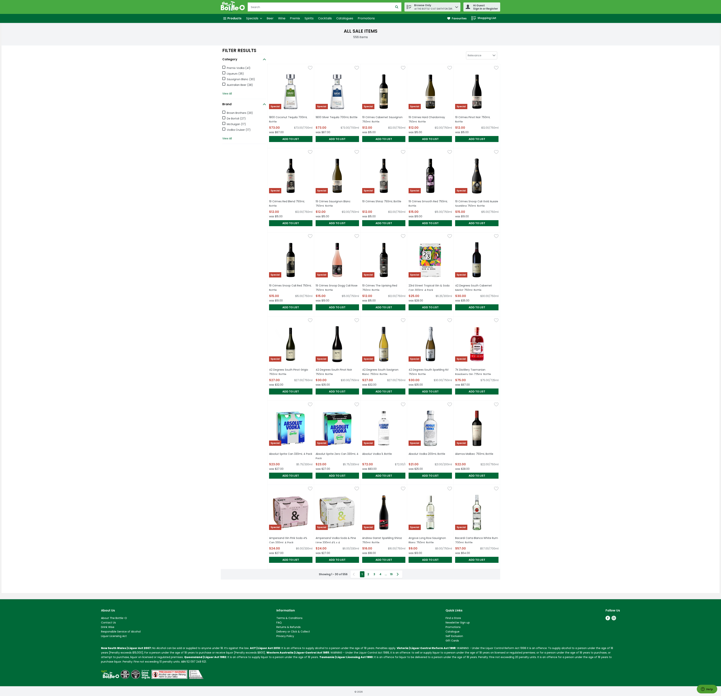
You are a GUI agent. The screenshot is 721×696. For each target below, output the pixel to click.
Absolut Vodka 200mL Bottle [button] (430, 454)
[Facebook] (608, 619)
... (386, 574)
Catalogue (452, 631)
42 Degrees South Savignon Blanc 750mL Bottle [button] (384, 372)
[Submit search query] (397, 7)
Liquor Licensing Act (114, 636)
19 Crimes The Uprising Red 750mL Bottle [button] (384, 288)
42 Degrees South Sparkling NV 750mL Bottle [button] (430, 372)
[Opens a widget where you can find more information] (707, 689)
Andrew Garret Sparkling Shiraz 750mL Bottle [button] (384, 540)
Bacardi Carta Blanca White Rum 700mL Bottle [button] (477, 540)
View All (227, 93)
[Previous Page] (354, 574)
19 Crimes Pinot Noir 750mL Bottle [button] (476, 119)
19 (391, 574)
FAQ (279, 622)
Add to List (290, 139)
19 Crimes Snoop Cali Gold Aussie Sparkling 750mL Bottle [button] (477, 204)
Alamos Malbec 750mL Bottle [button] (477, 454)
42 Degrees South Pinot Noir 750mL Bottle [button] (337, 372)
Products (234, 18)
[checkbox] (310, 68)
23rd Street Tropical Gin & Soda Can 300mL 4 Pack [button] (430, 288)
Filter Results (239, 50)
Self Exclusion (454, 636)
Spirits (309, 18)
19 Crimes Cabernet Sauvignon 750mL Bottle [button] (384, 119)
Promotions (366, 18)
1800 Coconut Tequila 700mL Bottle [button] (290, 119)
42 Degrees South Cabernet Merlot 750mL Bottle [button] (477, 288)
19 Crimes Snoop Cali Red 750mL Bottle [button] (290, 288)
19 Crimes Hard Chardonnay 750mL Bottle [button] (430, 119)
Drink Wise (107, 627)
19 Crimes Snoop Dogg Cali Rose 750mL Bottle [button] (337, 288)
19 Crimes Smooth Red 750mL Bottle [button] (429, 204)
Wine (281, 18)
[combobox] (481, 55)
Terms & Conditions (289, 618)
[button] (456, 6)
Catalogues (344, 18)
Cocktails (325, 18)
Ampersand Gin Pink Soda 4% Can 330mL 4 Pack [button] (290, 540)
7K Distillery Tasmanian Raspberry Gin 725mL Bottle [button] (477, 372)
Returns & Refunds (288, 627)
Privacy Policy (285, 636)
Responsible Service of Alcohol (121, 631)
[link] (457, 18)
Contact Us (108, 622)
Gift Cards (452, 640)
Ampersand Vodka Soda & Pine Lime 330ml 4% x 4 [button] (337, 540)
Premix (295, 18)
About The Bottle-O (114, 618)
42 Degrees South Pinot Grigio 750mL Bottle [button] (290, 372)
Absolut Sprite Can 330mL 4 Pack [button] (290, 454)
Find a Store (453, 618)
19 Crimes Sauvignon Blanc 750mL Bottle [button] (337, 204)
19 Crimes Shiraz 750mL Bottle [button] (384, 201)
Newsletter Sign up (458, 622)
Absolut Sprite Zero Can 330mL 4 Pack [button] (337, 456)
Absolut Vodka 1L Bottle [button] (384, 454)
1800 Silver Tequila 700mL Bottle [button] (337, 117)
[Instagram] (614, 619)
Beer (270, 18)
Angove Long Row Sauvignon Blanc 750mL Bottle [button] (430, 540)
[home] (233, 7)
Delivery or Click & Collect (293, 631)
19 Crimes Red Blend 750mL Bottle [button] (290, 204)
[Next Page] (398, 574)
